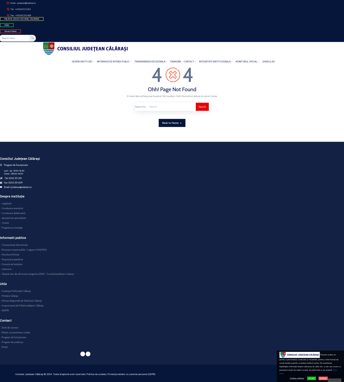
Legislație (7, 203)
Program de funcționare (14, 337)
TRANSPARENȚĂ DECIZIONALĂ (149, 61)
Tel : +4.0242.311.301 (20, 9)
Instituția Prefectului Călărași (16, 291)
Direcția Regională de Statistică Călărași (22, 300)
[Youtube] (88, 354)
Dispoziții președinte (12, 259)
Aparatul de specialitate (14, 218)
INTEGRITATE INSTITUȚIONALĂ (215, 61)
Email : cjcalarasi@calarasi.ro (23, 3)
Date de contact (10, 327)
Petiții (5, 347)
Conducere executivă (12, 208)
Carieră (5, 223)
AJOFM (5, 310)
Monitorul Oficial (10, 254)
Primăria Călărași (10, 296)
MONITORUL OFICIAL (246, 61)
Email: (18, 187)
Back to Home (170, 123)
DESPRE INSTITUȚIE (82, 61)
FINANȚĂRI (175, 61)
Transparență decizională (15, 245)
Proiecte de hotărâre (12, 264)
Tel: (13, 178)
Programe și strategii (12, 227)
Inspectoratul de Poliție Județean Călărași (22, 305)
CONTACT (189, 61)
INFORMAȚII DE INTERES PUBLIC (113, 61)
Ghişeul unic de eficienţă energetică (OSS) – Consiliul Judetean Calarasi (38, 274)
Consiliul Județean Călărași (20, 159)
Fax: (13, 182)
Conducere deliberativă (13, 213)
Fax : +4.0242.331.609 (20, 15)
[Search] (32, 38)
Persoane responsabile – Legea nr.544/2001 (24, 249)
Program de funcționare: (16, 165)
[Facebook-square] (82, 354)
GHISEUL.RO (268, 61)
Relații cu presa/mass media (16, 332)
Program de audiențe (12, 342)
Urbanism (7, 269)
